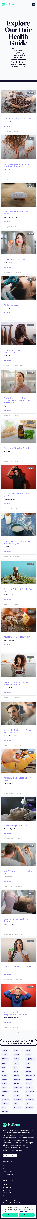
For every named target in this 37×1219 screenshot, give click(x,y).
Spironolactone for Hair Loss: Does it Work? (18, 212)
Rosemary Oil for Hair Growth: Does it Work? (18, 590)
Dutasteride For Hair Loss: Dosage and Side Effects (18, 731)
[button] (33, 4)
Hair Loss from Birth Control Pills (17, 966)
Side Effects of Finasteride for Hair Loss (18, 872)
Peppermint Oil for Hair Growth (16, 448)
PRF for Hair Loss (11, 305)
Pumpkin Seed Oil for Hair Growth (18, 637)
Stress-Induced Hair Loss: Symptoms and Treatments (15, 1013)
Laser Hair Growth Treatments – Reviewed (17, 920)
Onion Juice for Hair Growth (15, 259)
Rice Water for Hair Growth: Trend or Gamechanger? (18, 542)
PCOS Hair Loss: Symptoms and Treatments (17, 1156)
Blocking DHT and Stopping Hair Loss (17, 779)
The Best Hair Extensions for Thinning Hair (16, 351)
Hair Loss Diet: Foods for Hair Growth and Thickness (16, 683)
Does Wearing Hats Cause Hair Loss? (17, 494)
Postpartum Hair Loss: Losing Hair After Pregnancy (18, 1108)
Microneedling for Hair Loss (15, 825)
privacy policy (24, 1211)
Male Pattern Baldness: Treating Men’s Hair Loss (17, 1204)
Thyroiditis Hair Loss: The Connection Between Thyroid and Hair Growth (18, 400)
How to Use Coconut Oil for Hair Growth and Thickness (17, 165)
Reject (10, 1215)
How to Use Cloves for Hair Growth (18, 118)
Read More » (7, 126)
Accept (26, 1215)
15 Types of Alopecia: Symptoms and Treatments (17, 1061)
